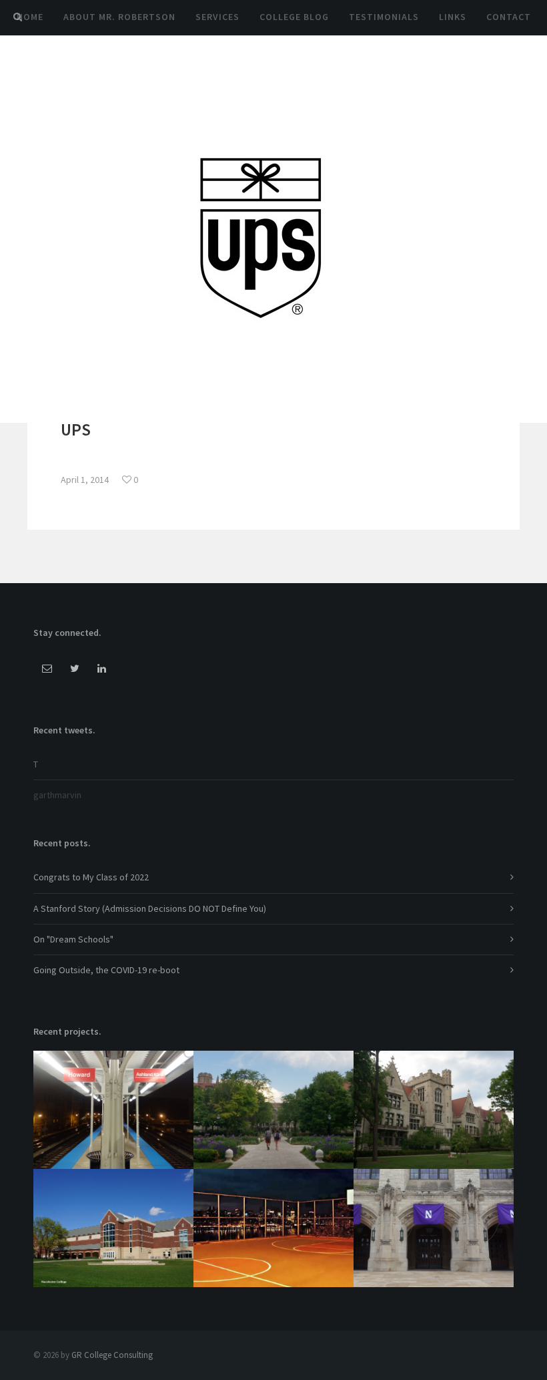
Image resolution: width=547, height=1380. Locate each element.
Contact (508, 17)
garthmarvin (57, 795)
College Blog (294, 17)
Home (30, 17)
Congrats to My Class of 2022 (91, 877)
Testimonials (384, 17)
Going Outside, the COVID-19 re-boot (106, 970)
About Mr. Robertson (119, 17)
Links (452, 17)
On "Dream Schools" (73, 939)
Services (217, 17)
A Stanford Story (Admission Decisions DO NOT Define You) (149, 908)
